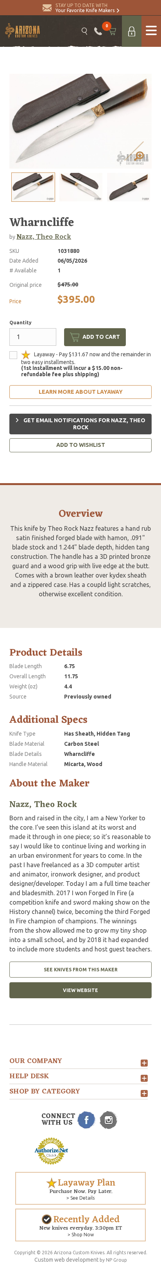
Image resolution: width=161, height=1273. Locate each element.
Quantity (20, 322)
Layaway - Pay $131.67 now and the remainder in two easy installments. (86, 364)
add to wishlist (80, 445)
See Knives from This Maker (81, 969)
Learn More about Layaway (81, 392)
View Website (80, 990)
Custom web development (66, 1260)
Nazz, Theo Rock (43, 237)
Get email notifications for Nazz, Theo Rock (83, 423)
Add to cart (101, 337)
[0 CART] (112, 31)
